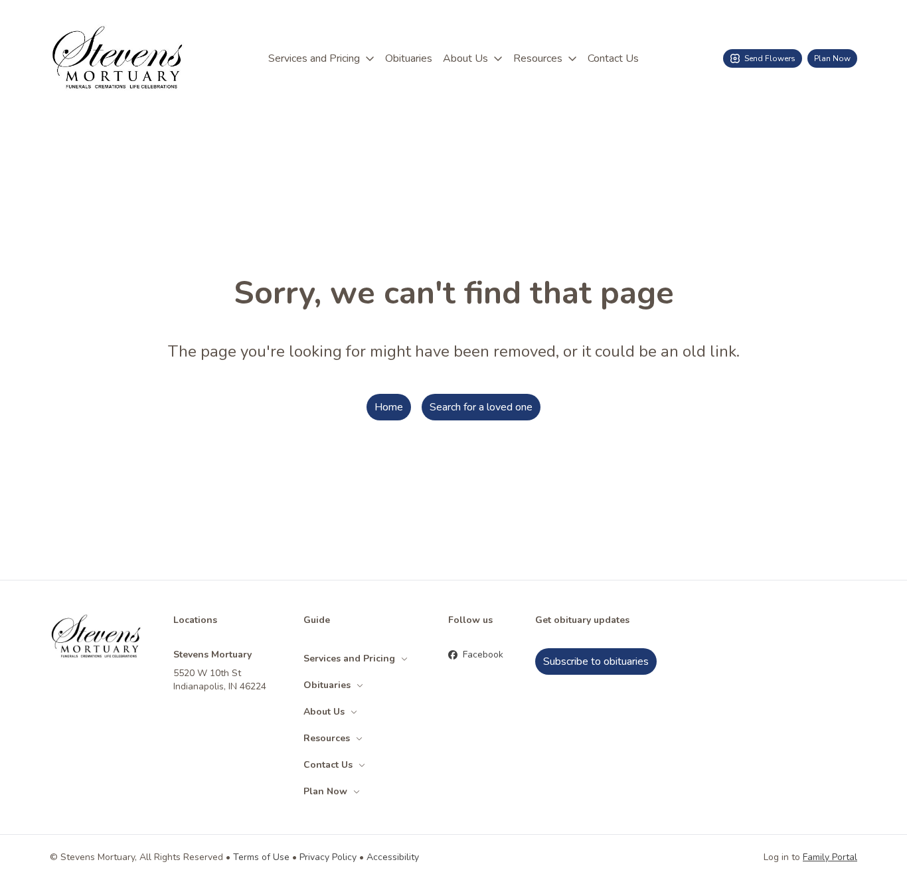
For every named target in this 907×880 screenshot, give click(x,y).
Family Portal (830, 857)
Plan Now (832, 58)
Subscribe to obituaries (596, 661)
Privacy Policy (328, 857)
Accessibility (393, 857)
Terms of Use (261, 857)
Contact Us (613, 58)
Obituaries (408, 58)
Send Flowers (769, 58)
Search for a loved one (481, 407)
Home (388, 407)
